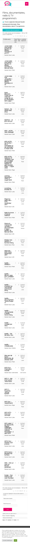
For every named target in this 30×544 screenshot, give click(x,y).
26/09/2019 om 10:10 (22, 252)
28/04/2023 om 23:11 (22, 300)
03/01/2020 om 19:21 (22, 357)
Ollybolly (12, 515)
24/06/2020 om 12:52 (22, 264)
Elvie (4, 515)
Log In (7, 509)
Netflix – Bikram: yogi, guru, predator (9, 275)
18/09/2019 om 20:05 (22, 414)
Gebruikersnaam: (8, 498)
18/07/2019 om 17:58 (22, 94)
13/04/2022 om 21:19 (22, 77)
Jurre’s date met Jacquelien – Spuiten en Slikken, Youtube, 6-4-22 (8, 80)
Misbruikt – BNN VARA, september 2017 (8, 253)
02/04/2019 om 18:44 (22, 425)
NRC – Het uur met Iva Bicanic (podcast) (9, 465)
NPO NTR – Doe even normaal (8, 414)
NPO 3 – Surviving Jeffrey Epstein (7, 391)
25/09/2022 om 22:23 (22, 464)
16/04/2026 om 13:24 (22, 369)
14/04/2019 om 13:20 (22, 177)
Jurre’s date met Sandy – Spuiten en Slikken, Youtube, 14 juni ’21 (8, 49)
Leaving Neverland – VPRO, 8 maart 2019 (8, 178)
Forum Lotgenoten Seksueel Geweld (14, 22)
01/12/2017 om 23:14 (23, 200)
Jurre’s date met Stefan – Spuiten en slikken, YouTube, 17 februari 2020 (8, 64)
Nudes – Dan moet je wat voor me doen (9, 476)
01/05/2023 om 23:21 (22, 442)
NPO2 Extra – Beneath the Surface (8, 453)
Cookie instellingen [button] (7, 540)
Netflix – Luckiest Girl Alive (8, 324)
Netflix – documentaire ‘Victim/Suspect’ (8, 300)
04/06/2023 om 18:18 (22, 453)
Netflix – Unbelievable (8, 345)
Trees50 (7, 515)
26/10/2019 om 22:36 (22, 335)
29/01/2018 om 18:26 (22, 110)
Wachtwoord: (7, 503)
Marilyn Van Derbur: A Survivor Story (9, 241)
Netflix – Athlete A (7, 263)
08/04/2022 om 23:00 (22, 312)
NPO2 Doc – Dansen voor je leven (8, 442)
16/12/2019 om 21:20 (23, 275)
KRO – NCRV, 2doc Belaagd (8, 131)
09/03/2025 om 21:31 (22, 403)
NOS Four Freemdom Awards (8, 369)
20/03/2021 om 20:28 (22, 391)
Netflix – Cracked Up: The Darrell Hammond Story (8, 287)
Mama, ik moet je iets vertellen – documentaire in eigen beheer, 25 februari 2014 (8, 228)
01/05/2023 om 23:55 (22, 121)
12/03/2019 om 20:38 (22, 214)
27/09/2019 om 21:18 (22, 346)
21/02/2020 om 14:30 (22, 62)
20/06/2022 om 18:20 (22, 476)
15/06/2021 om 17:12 (22, 47)
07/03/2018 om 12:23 (22, 143)
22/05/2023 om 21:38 (22, 380)
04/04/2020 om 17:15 (22, 158)
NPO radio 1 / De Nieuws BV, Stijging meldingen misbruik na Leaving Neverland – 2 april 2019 (9, 428)
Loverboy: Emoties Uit (8, 188)
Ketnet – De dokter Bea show (8, 110)
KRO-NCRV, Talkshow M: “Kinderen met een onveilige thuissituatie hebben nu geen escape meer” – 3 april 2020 (9, 162)
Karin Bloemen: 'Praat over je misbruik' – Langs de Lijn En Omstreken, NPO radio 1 (9, 97)
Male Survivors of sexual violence (9, 214)
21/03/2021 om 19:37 (22, 241)
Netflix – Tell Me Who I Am (8, 334)
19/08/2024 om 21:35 (22, 189)
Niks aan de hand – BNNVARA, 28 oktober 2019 (8, 358)
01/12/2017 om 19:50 (23, 225)
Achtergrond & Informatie (9, 24)
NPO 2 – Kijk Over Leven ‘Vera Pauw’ (8, 380)
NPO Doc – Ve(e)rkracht (8, 402)
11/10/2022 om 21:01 (22, 324)
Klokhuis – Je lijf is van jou (8, 120)
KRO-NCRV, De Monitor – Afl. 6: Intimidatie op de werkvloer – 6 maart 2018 (9, 145)
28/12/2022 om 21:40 (22, 132)
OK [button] (15, 540)
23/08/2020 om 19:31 (22, 286)
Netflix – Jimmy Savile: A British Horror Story (8, 313)
